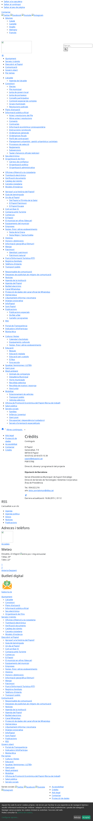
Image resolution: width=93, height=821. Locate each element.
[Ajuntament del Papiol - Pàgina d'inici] (16, 47)
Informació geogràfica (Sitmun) (19, 677)
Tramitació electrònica (15, 622)
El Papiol (9, 657)
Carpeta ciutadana (13, 631)
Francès (12, 32)
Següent (13, 570)
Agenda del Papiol (13, 712)
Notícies (9, 519)
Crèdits (8, 450)
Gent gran (10, 767)
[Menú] (2, 55)
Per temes (6, 756)
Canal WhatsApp (12, 718)
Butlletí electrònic (13, 715)
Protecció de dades (60, 798)
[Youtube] (27, 15)
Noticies (9, 706)
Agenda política (12, 514)
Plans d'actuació (12, 605)
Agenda (8, 511)
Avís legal (9, 435)
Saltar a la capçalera (13, 1)
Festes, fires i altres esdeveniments (21, 669)
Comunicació (7, 698)
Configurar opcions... (10, 817)
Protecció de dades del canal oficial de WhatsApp (27, 721)
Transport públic (12, 695)
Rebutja (77, 817)
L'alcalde (9, 599)
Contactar (6, 12)
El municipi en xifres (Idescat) (18, 660)
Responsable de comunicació (18, 701)
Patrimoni (9, 683)
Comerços (10, 654)
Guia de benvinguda (14, 643)
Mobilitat (9, 773)
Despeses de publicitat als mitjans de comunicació (28, 703)
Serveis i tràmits (8, 617)
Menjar (8, 680)
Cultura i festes (12, 758)
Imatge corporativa (14, 730)
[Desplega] (25, 430)
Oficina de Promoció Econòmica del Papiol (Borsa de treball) (32, 776)
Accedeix (5, 544)
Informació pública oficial (17, 608)
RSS (7, 741)
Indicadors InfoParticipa (16, 750)
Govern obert (7, 744)
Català (12, 21)
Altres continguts (15, 429)
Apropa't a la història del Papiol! (19, 640)
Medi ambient (11, 770)
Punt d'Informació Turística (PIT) (20, 686)
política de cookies (24, 812)
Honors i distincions (14, 675)
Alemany (13, 29)
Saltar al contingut (12, 4)
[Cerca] (65, 49)
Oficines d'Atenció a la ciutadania (20, 620)
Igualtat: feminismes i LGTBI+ (18, 764)
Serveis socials (12, 782)
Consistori (10, 602)
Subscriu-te (6, 592)
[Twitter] (5, 15)
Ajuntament (6, 596)
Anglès (12, 26)
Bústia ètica (10, 753)
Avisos (8, 516)
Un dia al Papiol (12, 646)
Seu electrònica (12, 611)
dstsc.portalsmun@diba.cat (41, 490)
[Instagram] (37, 15)
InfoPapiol (10, 732)
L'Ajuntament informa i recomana (20, 727)
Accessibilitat (11, 444)
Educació (9, 761)
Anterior (5, 570)
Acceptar (86, 817)
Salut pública (11, 779)
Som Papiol (10, 735)
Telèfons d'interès (13, 692)
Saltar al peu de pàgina (14, 7)
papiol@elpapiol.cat (34, 458)
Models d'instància (14, 634)
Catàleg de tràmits (13, 628)
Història (9, 672)
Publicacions (11, 522)
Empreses (9, 666)
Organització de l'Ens (15, 614)
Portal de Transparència (16, 747)
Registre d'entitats (13, 689)
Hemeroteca (11, 724)
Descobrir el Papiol (10, 637)
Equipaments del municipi (17, 663)
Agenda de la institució (15, 709)
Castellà (12, 24)
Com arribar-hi (12, 648)
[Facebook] (16, 15)
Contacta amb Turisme (15, 651)
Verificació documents (15, 625)
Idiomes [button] (9, 18)
